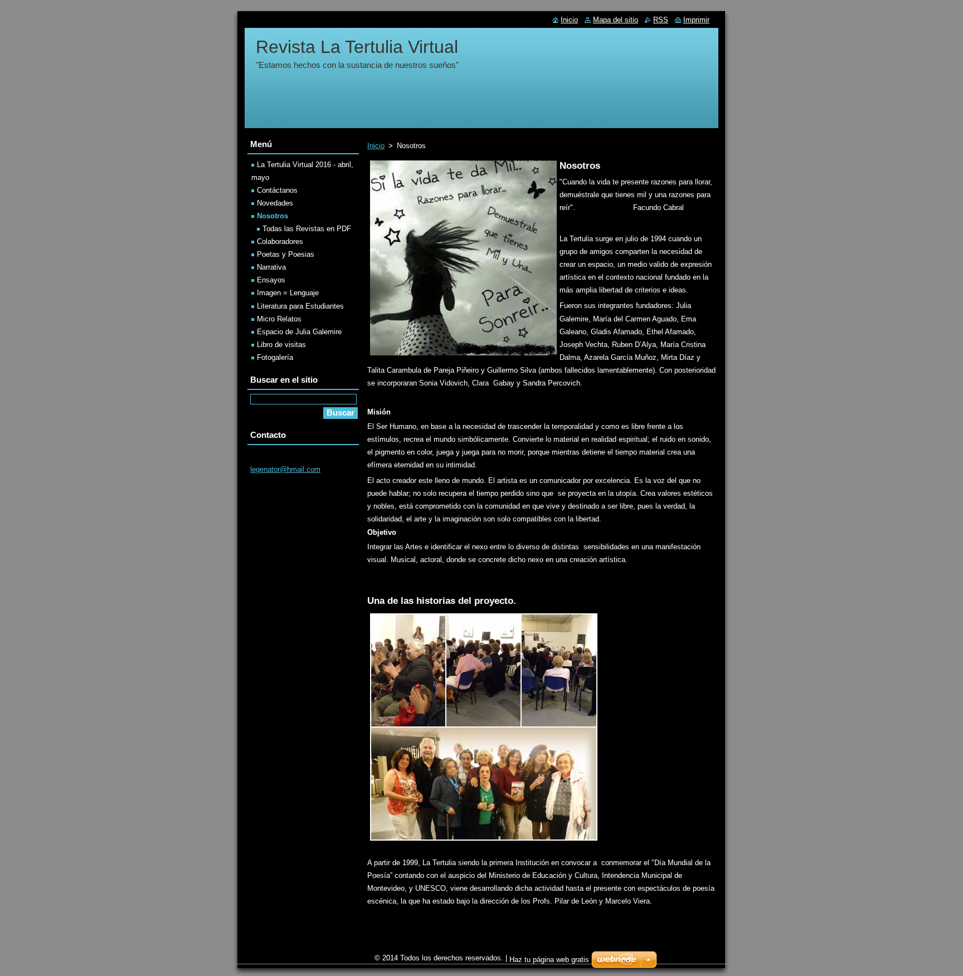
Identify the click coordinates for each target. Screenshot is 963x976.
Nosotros (272, 216)
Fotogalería (275, 357)
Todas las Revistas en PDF (306, 229)
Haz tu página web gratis (549, 959)
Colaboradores (280, 241)
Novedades (275, 203)
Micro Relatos (279, 319)
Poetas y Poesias (285, 254)
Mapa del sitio (615, 20)
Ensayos (271, 280)
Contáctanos (277, 190)
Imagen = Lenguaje (288, 293)
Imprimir (696, 20)
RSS (660, 20)
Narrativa (271, 267)
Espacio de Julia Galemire (299, 332)
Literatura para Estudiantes (300, 306)
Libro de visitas (281, 344)
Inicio (376, 145)
